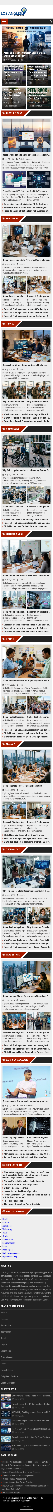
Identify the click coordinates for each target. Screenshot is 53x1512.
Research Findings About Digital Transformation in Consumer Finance (38, 822)
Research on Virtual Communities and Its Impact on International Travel (26, 365)
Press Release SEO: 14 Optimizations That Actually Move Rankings (14, 191)
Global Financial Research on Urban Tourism (24, 835)
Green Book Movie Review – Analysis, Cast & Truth (38, 95)
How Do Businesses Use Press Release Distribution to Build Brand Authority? (26, 1196)
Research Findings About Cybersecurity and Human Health (27, 730)
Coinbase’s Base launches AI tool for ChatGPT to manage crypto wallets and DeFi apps (27, 1150)
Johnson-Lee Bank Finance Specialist (21, 1184)
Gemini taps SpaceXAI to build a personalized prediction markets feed (14, 1137)
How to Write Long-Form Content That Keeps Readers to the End (13, 71)
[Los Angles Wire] (13, 11)
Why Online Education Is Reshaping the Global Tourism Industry (14, 401)
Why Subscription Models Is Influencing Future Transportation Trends (26, 470)
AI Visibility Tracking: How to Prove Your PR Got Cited (38, 191)
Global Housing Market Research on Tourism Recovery (27, 1052)
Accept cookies (27, 1507)
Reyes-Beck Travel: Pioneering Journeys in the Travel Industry (27, 421)
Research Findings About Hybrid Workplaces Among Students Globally (38, 296)
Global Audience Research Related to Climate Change (26, 575)
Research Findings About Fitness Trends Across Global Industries (27, 947)
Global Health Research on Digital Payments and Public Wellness (26, 680)
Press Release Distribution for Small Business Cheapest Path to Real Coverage (27, 211)
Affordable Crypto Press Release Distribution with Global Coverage (32, 1445)
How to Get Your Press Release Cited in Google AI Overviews (27, 207)
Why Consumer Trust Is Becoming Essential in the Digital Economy (38, 927)
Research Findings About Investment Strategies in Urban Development (27, 1045)
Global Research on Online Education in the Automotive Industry (27, 526)
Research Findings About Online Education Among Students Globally (27, 312)
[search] (51, 21)
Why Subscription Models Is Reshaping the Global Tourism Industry (38, 401)
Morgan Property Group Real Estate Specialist (24, 1181)
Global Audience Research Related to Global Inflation (27, 631)
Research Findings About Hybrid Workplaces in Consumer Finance (27, 838)
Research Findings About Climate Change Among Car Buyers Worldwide (27, 523)
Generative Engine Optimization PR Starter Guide (26, 204)
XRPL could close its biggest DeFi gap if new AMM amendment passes (27, 1154)
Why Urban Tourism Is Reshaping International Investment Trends (27, 842)
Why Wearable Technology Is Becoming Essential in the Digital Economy (27, 940)
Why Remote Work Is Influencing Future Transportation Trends (27, 519)
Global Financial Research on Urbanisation (22, 785)
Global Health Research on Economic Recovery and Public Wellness (14, 717)
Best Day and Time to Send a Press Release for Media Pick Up (26, 155)
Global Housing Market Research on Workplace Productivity (26, 996)
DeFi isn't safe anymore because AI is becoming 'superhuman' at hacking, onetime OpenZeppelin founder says (38, 1137)
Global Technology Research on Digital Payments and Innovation (14, 927)
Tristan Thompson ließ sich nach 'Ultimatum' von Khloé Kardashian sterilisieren (27, 1157)
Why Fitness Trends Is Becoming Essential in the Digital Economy (26, 891)
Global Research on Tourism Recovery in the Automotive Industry (14, 506)
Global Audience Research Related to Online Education (27, 625)
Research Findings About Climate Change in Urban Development (14, 1032)
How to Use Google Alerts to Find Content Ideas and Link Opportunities (38, 71)
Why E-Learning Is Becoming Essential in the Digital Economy (27, 943)
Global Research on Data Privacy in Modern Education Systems (26, 260)
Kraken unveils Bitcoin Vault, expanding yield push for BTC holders (26, 1101)
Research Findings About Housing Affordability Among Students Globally (27, 309)
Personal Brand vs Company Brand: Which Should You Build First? (24, 54)
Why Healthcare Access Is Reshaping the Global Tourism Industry (27, 414)
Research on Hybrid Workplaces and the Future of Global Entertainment (27, 628)
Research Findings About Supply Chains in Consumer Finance (14, 822)
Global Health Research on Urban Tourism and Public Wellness (38, 717)
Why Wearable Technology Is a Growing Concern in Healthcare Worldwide (27, 737)
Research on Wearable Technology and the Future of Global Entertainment (38, 611)
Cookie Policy (24, 1501)
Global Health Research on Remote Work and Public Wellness (27, 733)
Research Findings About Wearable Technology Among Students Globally (27, 316)
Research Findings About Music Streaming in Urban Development (38, 1032)
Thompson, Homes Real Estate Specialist (22, 1204)
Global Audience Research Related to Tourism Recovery (14, 611)
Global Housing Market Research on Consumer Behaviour (27, 1049)
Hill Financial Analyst (13, 1201)
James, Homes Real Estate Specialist (20, 1191)
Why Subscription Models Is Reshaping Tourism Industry (27, 418)
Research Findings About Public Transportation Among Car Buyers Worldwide (38, 506)
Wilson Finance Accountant (16, 1188)
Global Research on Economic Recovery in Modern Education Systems (14, 296)
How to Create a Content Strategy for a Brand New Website (12, 94)
